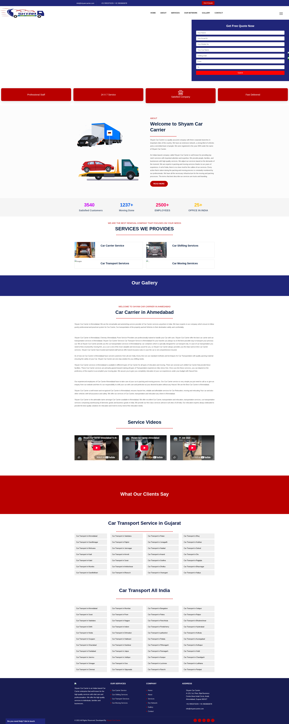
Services (175, 13)
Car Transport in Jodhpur (121, 657)
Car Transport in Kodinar (193, 542)
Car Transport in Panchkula (158, 621)
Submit (240, 73)
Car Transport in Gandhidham (87, 573)
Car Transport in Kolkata (193, 633)
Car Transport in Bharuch (121, 573)
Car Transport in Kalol (84, 560)
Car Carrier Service (119, 690)
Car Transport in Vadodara (121, 536)
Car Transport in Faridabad (86, 651)
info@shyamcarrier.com (85, 3)
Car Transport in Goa (120, 663)
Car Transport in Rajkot (120, 542)
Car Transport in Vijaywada (122, 669)
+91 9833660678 (120, 3)
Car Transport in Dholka (156, 566)
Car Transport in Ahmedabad (86, 536)
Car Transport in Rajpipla (193, 560)
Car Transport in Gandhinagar (87, 542)
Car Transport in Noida (84, 633)
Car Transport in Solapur (193, 608)
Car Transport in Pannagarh (158, 651)
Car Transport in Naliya (192, 573)
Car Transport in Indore (120, 627)
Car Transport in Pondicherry (158, 627)
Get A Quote (208, 3)
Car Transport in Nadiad (156, 548)
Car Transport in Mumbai (121, 608)
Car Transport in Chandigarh (194, 657)
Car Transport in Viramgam (158, 573)
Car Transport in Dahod (192, 548)
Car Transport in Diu (191, 554)
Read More (159, 184)
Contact (219, 13)
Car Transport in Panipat (193, 669)
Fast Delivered (253, 94)
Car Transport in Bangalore (158, 608)
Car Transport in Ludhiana (193, 663)
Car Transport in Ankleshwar (122, 566)
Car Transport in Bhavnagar (194, 566)
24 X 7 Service (108, 94)
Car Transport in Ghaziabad (86, 645)
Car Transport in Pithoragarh (158, 645)
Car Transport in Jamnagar (122, 548)
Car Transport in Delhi (84, 627)
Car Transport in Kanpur (156, 657)
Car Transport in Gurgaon (85, 639)
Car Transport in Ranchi (156, 669)
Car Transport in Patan (156, 536)
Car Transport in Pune (120, 614)
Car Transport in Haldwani (121, 639)
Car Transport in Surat (120, 560)
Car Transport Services (120, 699)
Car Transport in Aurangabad (194, 639)
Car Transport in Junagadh (157, 542)
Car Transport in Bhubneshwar (195, 621)
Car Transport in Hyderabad (194, 627)
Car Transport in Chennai (85, 669)
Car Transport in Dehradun (122, 633)
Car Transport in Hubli (192, 651)
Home (153, 13)
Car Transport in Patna (156, 614)
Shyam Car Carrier (114, 720)
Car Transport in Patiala (156, 639)
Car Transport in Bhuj (191, 536)
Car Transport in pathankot (157, 633)
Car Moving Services (120, 703)
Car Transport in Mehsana (85, 548)
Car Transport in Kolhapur (193, 645)
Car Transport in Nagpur (121, 621)
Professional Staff (36, 94)
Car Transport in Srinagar (85, 663)
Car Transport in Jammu (85, 657)
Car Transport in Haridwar (121, 645)
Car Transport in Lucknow (157, 663)
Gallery (206, 13)
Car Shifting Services (120, 695)
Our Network (190, 13)
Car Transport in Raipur (192, 614)
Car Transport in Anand (156, 554)
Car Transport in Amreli (120, 554)
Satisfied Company (180, 97)
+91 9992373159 (107, 3)
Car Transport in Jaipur (120, 651)
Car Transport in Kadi (84, 554)
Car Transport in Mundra (85, 566)
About (163, 13)
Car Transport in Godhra (157, 560)
